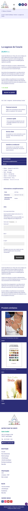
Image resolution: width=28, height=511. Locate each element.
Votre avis (6, 224)
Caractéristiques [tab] (7, 159)
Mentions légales (7, 507)
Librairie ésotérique (9, 14)
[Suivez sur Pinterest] (11, 501)
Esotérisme (4, 491)
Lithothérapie (4, 458)
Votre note (6, 221)
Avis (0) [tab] (4, 164)
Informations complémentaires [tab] (10, 161)
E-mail (5, 240)
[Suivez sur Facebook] (2, 501)
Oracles (15, 14)
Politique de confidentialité (18, 507)
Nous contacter (8, 442)
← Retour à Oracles (6, 11)
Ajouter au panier (9, 92)
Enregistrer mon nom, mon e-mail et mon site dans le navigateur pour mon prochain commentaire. (13, 251)
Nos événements (5, 454)
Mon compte (4, 477)
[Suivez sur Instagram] (5, 501)
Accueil (2, 14)
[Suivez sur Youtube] (8, 501)
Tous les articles (5, 486)
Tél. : (2, 439)
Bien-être (3, 464)
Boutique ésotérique (6, 462)
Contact (19, 508)
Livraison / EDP (5, 475)
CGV (2, 473)
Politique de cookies (12, 508)
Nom (5, 233)
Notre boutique (5, 456)
